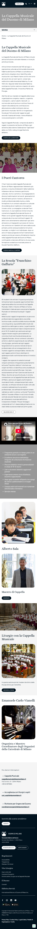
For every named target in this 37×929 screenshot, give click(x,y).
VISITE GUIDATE (22, 847)
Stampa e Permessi (7, 864)
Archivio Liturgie (8, 690)
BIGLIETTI (20, 4)
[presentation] (11, 540)
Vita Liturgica (7, 868)
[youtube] (15, 900)
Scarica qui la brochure (10, 138)
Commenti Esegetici (8, 874)
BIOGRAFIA (6, 598)
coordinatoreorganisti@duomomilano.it (15, 807)
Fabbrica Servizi (8, 889)
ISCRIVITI (5, 823)
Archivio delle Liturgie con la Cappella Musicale (16, 876)
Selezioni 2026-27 (9, 412)
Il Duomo (5, 881)
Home (4, 36)
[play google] (6, 904)
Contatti (4, 884)
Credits (13, 922)
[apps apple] (15, 904)
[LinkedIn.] (11, 900)
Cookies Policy (14, 919)
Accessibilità (5, 859)
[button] (30, 3)
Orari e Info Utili (6, 872)
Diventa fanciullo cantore (11, 250)
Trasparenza (5, 862)
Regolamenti (7, 856)
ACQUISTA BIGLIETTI (8, 847)
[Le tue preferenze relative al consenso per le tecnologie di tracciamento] (34, 926)
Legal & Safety (23, 919)
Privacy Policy (5, 919)
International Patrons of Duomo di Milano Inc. (15, 892)
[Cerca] (26, 4)
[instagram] (7, 900)
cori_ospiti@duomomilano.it (11, 795)
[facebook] (2, 900)
